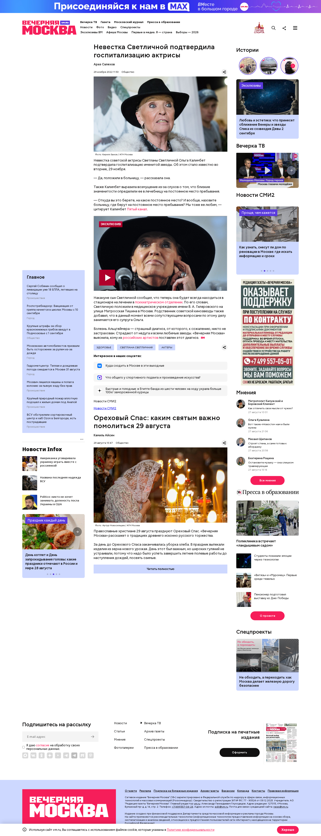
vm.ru (197, 803)
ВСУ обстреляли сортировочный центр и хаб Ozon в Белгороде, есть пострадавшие (51, 418)
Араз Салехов (104, 64)
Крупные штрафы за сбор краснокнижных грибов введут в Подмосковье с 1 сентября (48, 329)
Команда (243, 791)
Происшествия (36, 298)
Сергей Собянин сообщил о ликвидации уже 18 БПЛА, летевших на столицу (52, 289)
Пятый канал (137, 209)
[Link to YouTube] (58, 755)
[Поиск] (273, 28)
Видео (112, 27)
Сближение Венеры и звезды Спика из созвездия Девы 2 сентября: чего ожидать (267, 97)
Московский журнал (128, 22)
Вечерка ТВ (88, 22)
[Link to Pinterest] (91, 755)
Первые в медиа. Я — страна (152, 32)
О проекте (267, 616)
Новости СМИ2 (105, 408)
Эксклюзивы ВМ (91, 32)
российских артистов (140, 337)
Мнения (246, 392)
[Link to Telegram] (66, 755)
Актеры (166, 347)
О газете (131, 791)
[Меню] (295, 28)
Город (30, 318)
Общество (33, 338)
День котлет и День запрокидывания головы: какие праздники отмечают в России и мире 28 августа (51, 561)
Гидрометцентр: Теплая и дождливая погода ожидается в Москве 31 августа (53, 367)
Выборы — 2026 (187, 32)
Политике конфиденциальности (190, 830)
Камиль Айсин (104, 435)
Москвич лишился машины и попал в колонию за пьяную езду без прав (50, 384)
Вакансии (228, 791)
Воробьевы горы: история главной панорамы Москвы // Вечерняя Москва (268, 66)
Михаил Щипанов (260, 439)
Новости (86, 27)
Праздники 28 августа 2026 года (53, 531)
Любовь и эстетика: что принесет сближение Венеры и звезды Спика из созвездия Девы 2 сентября (267, 126)
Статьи (119, 731)
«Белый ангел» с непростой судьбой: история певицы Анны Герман (289, 66)
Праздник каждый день (46, 520)
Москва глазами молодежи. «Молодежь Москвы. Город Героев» (267, 170)
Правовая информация (283, 791)
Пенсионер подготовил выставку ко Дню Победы (271, 596)
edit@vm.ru (221, 806)
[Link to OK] (42, 755)
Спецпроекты (130, 27)
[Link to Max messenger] (25, 755)
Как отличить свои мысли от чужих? (270, 408)
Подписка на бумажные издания (176, 791)
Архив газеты (154, 731)
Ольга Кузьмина (259, 419)
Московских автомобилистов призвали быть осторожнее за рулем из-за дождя (53, 349)
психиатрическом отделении (158, 302)
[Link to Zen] (50, 755)
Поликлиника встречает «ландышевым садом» (256, 543)
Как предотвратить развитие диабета (267, 224)
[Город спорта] (259, 27)
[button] (29, 531)
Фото (100, 27)
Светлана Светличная (136, 347)
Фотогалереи (124, 747)
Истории (247, 50)
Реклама (145, 791)
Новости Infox (42, 449)
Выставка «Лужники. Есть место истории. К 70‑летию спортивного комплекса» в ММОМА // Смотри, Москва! (248, 66)
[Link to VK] (33, 755)
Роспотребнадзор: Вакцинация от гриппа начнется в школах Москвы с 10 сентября (52, 309)
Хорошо (287, 830)
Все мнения (268, 480)
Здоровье (104, 347)
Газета (105, 22)
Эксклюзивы (251, 85)
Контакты (258, 791)
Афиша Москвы (117, 32)
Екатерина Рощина (261, 458)
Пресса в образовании (163, 22)
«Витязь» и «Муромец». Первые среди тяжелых (275, 577)
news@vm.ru (280, 806)
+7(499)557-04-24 (182, 806)
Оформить (239, 752)
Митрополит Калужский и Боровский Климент (265, 402)
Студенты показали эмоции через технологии (272, 557)
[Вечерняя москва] (69, 807)
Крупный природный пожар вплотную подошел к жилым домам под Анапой (52, 400)
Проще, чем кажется (258, 213)
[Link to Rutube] (82, 755)
